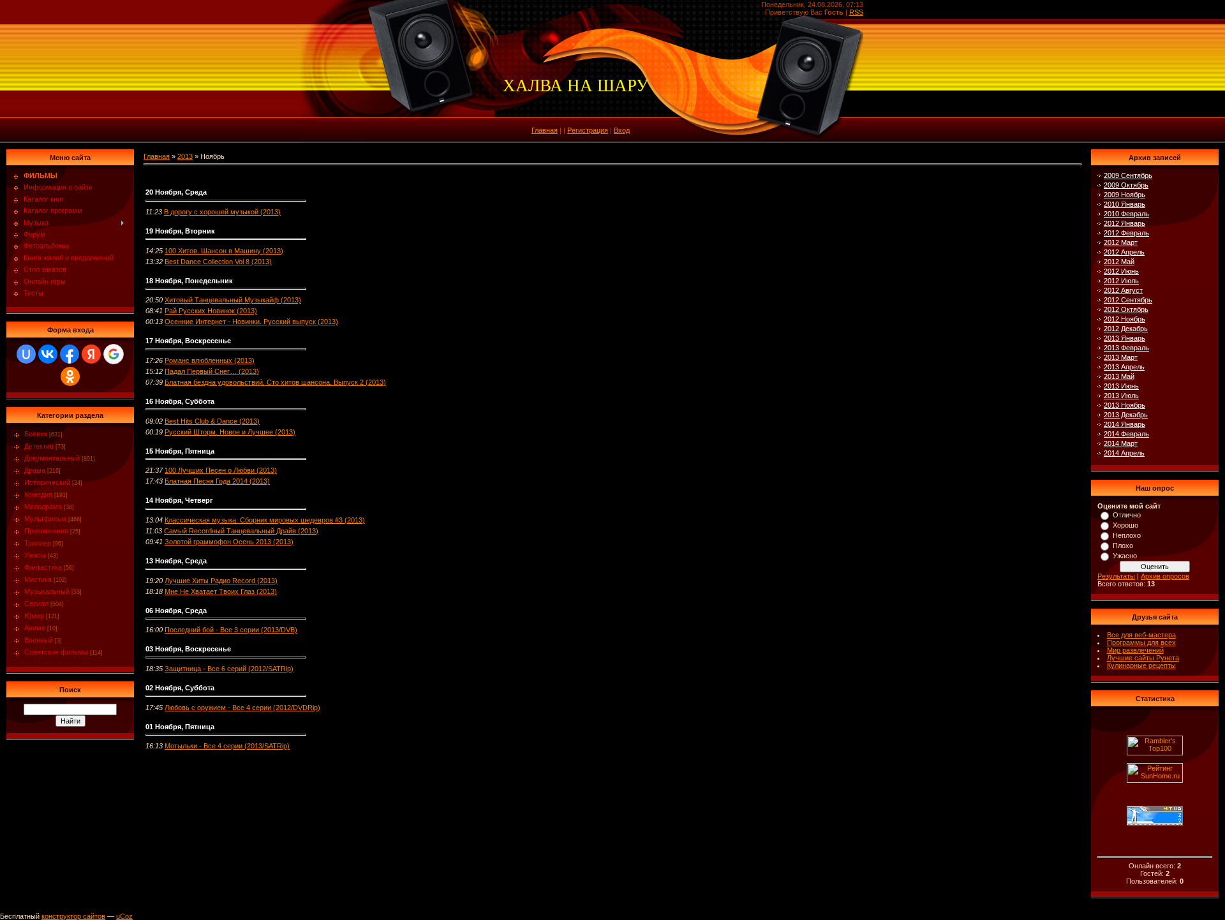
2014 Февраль (1126, 434)
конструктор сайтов (73, 916)
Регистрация (587, 130)
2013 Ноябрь (1124, 405)
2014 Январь (1124, 424)
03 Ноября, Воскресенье (188, 649)
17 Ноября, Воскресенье (188, 341)
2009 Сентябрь (1128, 175)
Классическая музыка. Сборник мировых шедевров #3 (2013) (265, 520)
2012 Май (1119, 261)
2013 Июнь (1121, 386)
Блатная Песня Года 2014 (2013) (217, 481)
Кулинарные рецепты (1141, 665)
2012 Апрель (1124, 252)
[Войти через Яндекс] (91, 354)
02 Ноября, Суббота (179, 688)
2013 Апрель (1124, 367)
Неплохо (1127, 535)
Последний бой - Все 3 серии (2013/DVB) (231, 630)
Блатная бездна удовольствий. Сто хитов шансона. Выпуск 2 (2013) (275, 382)
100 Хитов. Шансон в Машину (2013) (224, 251)
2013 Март (1121, 357)
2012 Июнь (1121, 271)
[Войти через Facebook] (69, 354)
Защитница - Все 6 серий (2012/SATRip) (229, 668)
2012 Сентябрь (1128, 300)
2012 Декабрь (1126, 328)
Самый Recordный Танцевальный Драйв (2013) (241, 531)
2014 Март (1121, 443)
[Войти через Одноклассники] (70, 376)
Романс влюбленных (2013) (210, 360)
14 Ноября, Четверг (179, 500)
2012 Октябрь (1126, 309)
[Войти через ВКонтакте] (47, 354)
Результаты (1116, 576)
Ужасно (1125, 556)
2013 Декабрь (1126, 415)
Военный (38, 640)
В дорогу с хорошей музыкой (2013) (222, 212)
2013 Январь (1124, 338)
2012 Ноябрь (1124, 319)
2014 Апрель (1124, 453)
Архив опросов (1165, 576)
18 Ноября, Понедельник (189, 281)
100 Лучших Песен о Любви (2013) (221, 470)
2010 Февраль (1126, 214)
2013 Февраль (1126, 348)
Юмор (34, 616)
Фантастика (43, 567)
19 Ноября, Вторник (180, 231)
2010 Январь (1124, 204)
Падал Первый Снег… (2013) (212, 371)
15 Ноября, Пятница (179, 451)
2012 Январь (1124, 223)
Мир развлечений (1135, 650)
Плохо (1123, 545)
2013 (185, 156)
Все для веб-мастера (1141, 635)
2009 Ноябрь (1124, 194)
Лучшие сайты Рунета (1143, 658)
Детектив (39, 446)
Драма (34, 470)
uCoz (124, 916)
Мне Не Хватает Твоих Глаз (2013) (221, 591)
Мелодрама (43, 506)
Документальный (52, 458)
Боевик (35, 434)
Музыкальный (47, 591)
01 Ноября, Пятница (179, 727)
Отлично (1127, 515)
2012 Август (1123, 290)
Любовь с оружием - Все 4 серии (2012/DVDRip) (242, 707)
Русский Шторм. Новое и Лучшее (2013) (230, 432)
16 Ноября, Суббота (179, 401)
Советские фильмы (56, 652)
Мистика (38, 579)
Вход (622, 130)
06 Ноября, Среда (176, 610)
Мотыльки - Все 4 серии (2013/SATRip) (227, 746)
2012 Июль (1121, 281)
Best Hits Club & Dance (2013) (212, 421)
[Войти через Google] (113, 354)
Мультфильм (45, 519)
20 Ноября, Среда (176, 192)
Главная (544, 130)
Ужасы (35, 555)
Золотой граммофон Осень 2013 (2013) (229, 541)
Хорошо (1125, 525)
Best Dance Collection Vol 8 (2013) (218, 261)
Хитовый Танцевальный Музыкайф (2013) (233, 300)
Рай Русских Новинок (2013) (211, 311)
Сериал (36, 603)
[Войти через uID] (26, 354)
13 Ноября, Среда (176, 561)
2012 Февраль (1126, 233)
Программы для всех (1141, 642)
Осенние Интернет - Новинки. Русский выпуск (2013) (251, 321)
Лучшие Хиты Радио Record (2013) (221, 580)
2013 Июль (1121, 395)
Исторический (47, 482)
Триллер (37, 543)
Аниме (34, 628)
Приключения (46, 531)
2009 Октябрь (1126, 185)
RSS (856, 12)
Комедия (38, 494)
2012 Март (1121, 242)
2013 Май (1119, 376)
